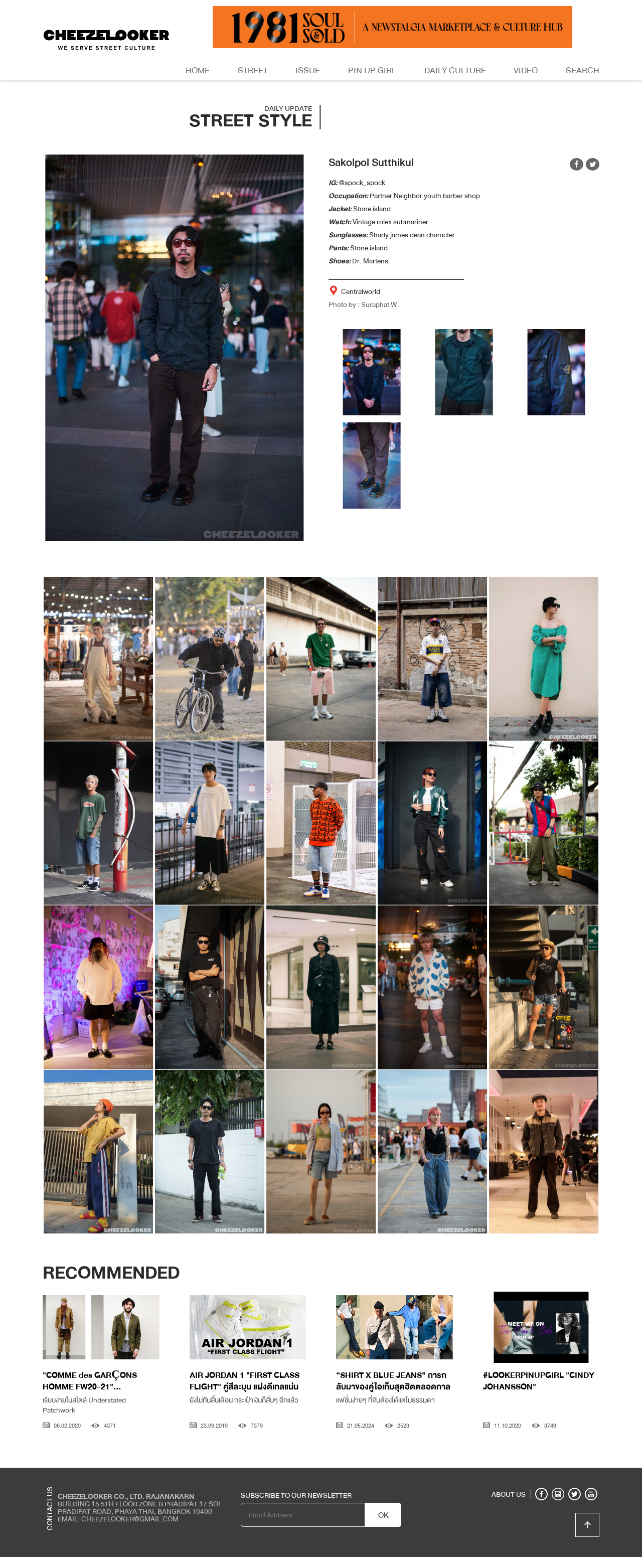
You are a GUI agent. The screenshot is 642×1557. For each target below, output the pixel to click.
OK (383, 1515)
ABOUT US (509, 1494)
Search (582, 70)
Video (526, 70)
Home (198, 70)
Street (253, 70)
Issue (307, 70)
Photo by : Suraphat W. (364, 304)
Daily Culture (455, 70)
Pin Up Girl (372, 70)
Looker (558, 1475)
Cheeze (526, 1475)
